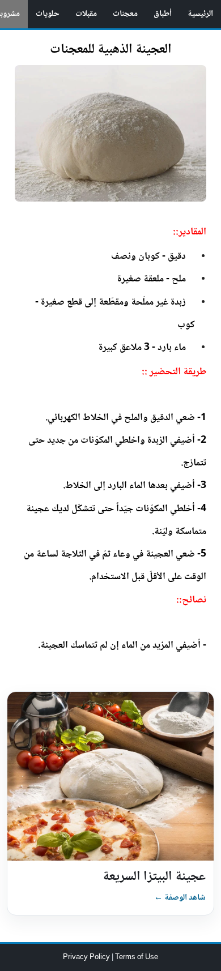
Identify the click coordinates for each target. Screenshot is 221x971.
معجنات (125, 14)
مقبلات (86, 14)
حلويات (48, 14)
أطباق (163, 14)
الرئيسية (200, 14)
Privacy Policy (87, 957)
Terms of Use (136, 957)
